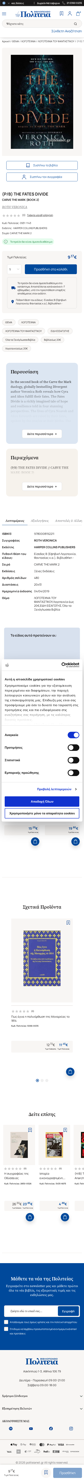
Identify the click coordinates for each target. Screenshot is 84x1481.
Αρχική (6, 41)
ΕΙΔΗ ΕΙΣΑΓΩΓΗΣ (60, 331)
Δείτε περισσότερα (42, 433)
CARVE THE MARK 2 (21, 233)
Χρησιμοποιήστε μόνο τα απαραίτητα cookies (42, 813)
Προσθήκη (68, 1473)
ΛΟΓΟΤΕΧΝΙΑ (28, 41)
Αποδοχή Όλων (42, 801)
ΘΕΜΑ (15, 41)
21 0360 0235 (74, 3)
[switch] (73, 747)
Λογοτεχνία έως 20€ (16, 348)
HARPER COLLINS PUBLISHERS (30, 228)
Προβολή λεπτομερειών (54, 789)
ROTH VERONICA (14, 207)
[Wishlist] (61, 14)
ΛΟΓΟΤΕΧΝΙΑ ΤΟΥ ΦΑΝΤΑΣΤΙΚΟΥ (56, 41)
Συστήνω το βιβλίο (45, 165)
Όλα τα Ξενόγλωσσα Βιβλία (20, 340)
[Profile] (70, 14)
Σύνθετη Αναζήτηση (66, 31)
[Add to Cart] (35, 841)
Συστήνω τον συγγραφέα (46, 177)
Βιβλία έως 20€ (52, 340)
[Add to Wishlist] (46, 1473)
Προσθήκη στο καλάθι (51, 269)
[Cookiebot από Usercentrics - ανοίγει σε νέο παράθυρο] (61, 665)
